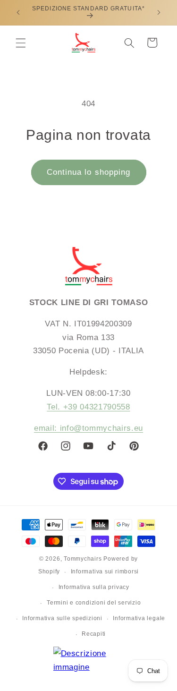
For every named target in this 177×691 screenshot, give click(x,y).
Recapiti (94, 634)
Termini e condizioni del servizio (94, 602)
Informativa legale (139, 618)
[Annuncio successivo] (159, 12)
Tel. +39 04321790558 (88, 406)
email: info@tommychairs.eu (88, 428)
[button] (20, 42)
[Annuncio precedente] (18, 12)
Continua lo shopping (89, 172)
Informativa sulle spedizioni (62, 618)
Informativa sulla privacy (94, 587)
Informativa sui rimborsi (105, 571)
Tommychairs (82, 558)
